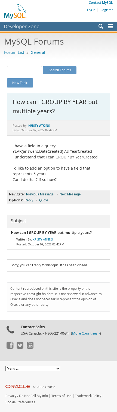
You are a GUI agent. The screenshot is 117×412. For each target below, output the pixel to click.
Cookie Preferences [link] (20, 402)
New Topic (20, 82)
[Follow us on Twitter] (20, 347)
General (37, 52)
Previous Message (40, 194)
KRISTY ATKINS (43, 239)
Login (91, 10)
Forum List (14, 52)
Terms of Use (61, 396)
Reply (28, 200)
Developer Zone (21, 26)
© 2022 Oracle (44, 387)
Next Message (70, 194)
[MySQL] (15, 11)
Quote (43, 200)
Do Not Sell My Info (33, 396)
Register (106, 10)
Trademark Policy (88, 396)
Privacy (10, 396)
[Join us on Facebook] (9, 347)
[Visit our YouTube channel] (30, 347)
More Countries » (86, 333)
